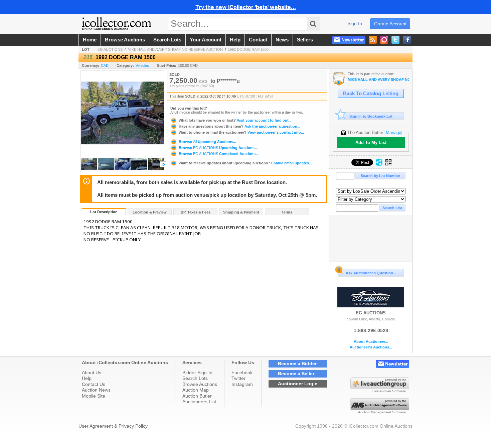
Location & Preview (150, 212)
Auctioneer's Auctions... (371, 347)
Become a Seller (296, 373)
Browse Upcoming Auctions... (207, 142)
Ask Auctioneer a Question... (371, 273)
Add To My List (370, 142)
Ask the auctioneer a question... (239, 126)
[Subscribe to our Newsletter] (348, 40)
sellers (305, 39)
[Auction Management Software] (379, 408)
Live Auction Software (389, 391)
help (235, 39)
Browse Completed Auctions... (218, 154)
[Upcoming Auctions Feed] (373, 40)
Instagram (242, 384)
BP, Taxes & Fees (195, 212)
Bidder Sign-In (197, 372)
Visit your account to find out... (235, 120)
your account (205, 39)
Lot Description (104, 212)
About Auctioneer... (371, 341)
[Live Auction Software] (379, 387)
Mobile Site (93, 396)
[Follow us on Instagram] (384, 40)
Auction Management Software (382, 412)
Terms (287, 212)
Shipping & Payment (241, 212)
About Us (91, 372)
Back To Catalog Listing (370, 93)
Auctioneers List (199, 401)
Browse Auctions (199, 384)
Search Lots (195, 378)
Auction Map (195, 390)
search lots (167, 39)
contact (258, 39)
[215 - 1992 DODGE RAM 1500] (89, 170)
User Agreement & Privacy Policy (113, 426)
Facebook (242, 372)
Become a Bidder (297, 363)
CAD (105, 65)
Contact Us (93, 384)
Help (87, 378)
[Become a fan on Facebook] (407, 40)
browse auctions (125, 39)
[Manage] (393, 132)
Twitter (238, 378)
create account (390, 23)
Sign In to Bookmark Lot (370, 116)
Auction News (96, 390)
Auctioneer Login (298, 383)
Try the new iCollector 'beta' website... (245, 7)
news (282, 39)
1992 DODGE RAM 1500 (248, 49)
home (90, 39)
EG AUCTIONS (110, 49)
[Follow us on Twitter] (395, 40)
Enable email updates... (245, 163)
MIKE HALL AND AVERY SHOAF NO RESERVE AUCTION (175, 49)
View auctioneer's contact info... (241, 132)
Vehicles (142, 65)
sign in (354, 23)
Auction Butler (197, 396)
